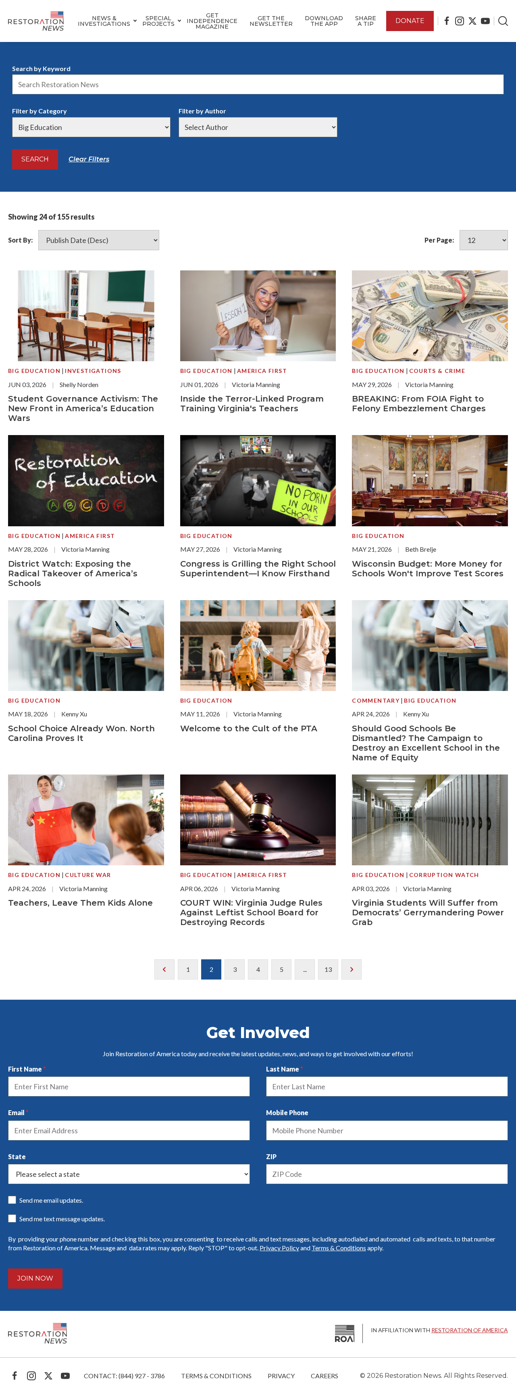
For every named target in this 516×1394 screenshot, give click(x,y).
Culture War (88, 874)
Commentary (375, 700)
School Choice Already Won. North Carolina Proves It (81, 733)
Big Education (34, 370)
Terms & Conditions (339, 1248)
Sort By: (20, 240)
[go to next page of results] (351, 969)
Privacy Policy (279, 1248)
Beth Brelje (420, 549)
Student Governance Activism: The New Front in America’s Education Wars (83, 408)
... (305, 969)
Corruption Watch (444, 874)
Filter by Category (39, 111)
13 (328, 969)
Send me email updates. (51, 1200)
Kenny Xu (74, 714)
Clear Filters (89, 159)
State (17, 1156)
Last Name (282, 1069)
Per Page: (439, 240)
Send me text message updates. (62, 1218)
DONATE (409, 21)
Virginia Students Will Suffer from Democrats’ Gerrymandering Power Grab (428, 912)
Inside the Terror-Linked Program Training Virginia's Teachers (252, 403)
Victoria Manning (256, 384)
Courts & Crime (437, 370)
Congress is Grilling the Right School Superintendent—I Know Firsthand (258, 568)
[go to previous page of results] (164, 969)
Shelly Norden (79, 384)
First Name (25, 1069)
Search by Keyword (41, 68)
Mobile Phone (287, 1112)
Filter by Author (202, 111)
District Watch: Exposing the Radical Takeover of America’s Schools (72, 573)
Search (35, 159)
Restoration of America (469, 1330)
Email (16, 1112)
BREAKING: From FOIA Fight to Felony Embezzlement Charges (419, 403)
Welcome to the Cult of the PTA (248, 728)
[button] (104, 21)
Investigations (93, 370)
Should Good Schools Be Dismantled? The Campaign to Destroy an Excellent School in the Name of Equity (426, 743)
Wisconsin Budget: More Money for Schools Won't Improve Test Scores (428, 568)
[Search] (503, 21)
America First (262, 370)
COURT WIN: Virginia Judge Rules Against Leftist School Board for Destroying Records (251, 912)
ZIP (271, 1156)
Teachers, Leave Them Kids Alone (80, 903)
